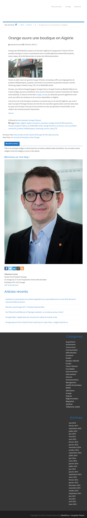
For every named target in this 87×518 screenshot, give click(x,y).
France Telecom (72, 366)
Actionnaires (71, 345)
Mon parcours (56, 7)
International (23, 120)
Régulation (70, 401)
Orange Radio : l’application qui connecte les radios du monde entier (31, 317)
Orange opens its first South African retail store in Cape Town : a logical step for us (37, 322)
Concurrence (71, 347)
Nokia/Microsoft (36, 126)
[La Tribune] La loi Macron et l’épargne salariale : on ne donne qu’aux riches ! (35, 312)
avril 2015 (72, 439)
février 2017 (73, 426)
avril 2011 (72, 501)
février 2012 (73, 480)
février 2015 (73, 442)
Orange (68, 7)
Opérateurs (70, 391)
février (29, 25)
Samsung (39, 129)
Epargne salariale (72, 361)
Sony (52, 129)
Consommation (72, 350)
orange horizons (49, 126)
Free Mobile (70, 369)
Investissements (72, 380)
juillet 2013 (73, 466)
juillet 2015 (73, 431)
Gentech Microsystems (63, 123)
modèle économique (73, 385)
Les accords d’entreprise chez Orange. (25, 137)
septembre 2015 (75, 428)
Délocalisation (71, 353)
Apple (29, 123)
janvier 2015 (73, 445)
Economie (69, 355)
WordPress (65, 515)
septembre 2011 (75, 493)
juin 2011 (72, 496)
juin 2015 (72, 434)
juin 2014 (72, 458)
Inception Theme (77, 515)
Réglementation (72, 399)
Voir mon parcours (11, 285)
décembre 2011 (74, 485)
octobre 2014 (74, 450)
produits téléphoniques (26, 129)
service (46, 129)
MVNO (68, 388)
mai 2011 (72, 499)
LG (28, 126)
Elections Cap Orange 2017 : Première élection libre (25, 307)
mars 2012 (73, 477)
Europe (68, 364)
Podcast (38, 120)
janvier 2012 (73, 483)
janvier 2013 (73, 472)
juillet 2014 (73, 456)
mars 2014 (73, 461)
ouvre (67, 126)
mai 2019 (72, 423)
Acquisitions (70, 342)
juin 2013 (72, 469)
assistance (36, 123)
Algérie (23, 123)
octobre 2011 (74, 491)
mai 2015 (72, 437)
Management (71, 383)
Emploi (68, 358)
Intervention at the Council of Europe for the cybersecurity (36, 135)
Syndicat (77, 7)
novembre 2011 (75, 488)
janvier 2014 (73, 464)
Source (11, 113)
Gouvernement (71, 372)
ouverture (60, 126)
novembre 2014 (75, 447)
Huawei (11, 126)
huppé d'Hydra (21, 126)
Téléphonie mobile (73, 407)
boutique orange (47, 123)
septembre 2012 (75, 474)
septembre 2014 (75, 453)
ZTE (55, 129)
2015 (22, 25)
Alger (18, 123)
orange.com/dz (41, 95)
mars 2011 (73, 504)
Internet (69, 377)
